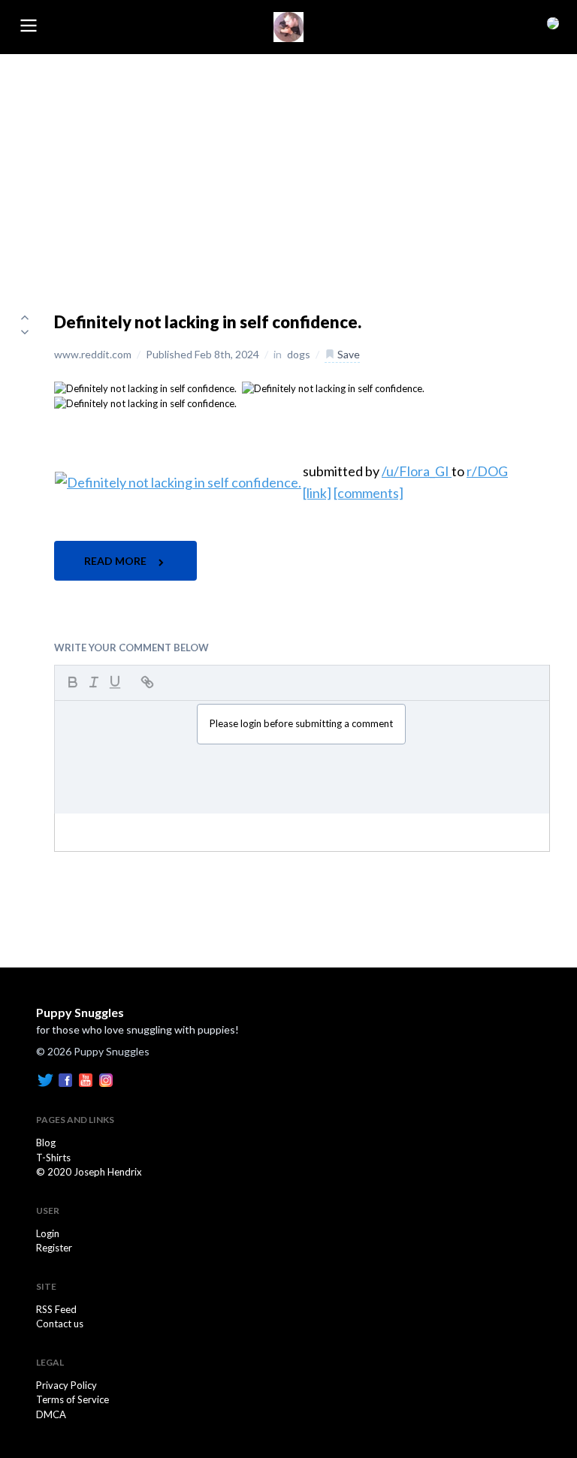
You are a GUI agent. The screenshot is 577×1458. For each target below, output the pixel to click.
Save (347, 354)
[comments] (368, 492)
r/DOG (487, 471)
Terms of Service (72, 1399)
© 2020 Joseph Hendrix (89, 1172)
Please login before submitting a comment (301, 723)
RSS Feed (56, 1309)
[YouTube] (86, 1079)
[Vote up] (25, 317)
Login (47, 1233)
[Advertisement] (288, 167)
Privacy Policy (66, 1385)
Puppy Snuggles (80, 1012)
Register (54, 1248)
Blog (46, 1143)
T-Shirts (53, 1158)
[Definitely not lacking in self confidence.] (145, 388)
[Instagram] (106, 1079)
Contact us (59, 1324)
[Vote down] (25, 332)
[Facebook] (65, 1079)
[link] (317, 492)
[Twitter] (45, 1079)
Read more (116, 560)
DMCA (51, 1414)
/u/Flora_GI (417, 471)
